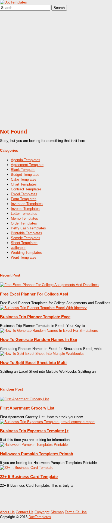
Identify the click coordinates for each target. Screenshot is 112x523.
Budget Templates (25, 175)
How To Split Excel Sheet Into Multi (33, 362)
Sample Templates (25, 238)
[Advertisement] (56, 69)
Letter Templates (24, 214)
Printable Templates (26, 233)
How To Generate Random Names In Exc (38, 339)
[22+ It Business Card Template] (26, 468)
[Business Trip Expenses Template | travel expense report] (47, 422)
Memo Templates (24, 218)
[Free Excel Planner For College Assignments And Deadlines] (49, 285)
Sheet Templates (24, 243)
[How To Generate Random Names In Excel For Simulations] (49, 331)
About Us (7, 512)
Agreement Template (27, 165)
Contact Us (24, 512)
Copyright (42, 512)
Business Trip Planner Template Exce (35, 316)
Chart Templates (24, 184)
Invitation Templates (27, 204)
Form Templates (23, 199)
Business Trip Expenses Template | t (34, 430)
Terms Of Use (76, 512)
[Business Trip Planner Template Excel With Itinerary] (43, 308)
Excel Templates (24, 194)
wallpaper (18, 248)
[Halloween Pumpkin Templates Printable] (34, 445)
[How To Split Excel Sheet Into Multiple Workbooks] (42, 354)
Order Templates (24, 223)
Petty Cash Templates (28, 228)
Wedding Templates (26, 253)
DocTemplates (40, 517)
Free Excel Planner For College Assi (34, 294)
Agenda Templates (25, 160)
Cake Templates (23, 179)
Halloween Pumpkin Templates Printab (36, 453)
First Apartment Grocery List (27, 408)
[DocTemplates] (13, 2)
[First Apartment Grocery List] (24, 399)
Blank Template (23, 170)
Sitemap (57, 512)
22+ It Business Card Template (29, 476)
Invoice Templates (25, 209)
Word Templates (23, 257)
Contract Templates (26, 189)
